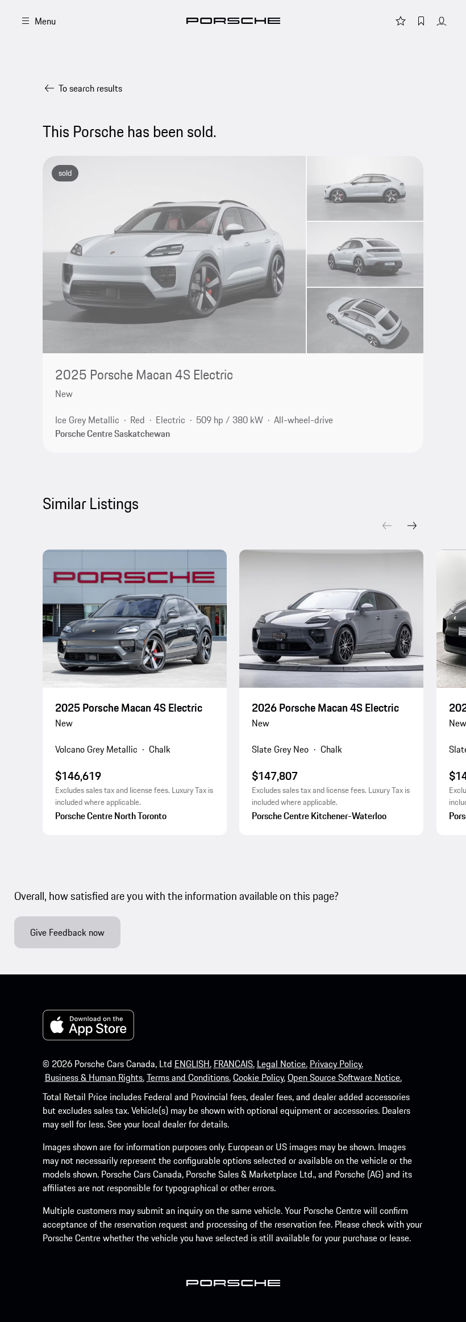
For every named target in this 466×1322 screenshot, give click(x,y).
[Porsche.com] (233, 21)
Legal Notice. (282, 1064)
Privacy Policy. (336, 1064)
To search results (90, 88)
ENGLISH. (192, 1064)
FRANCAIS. (234, 1064)
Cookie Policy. (259, 1077)
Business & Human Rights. (94, 1077)
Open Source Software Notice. (345, 1077)
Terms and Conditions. (189, 1077)
